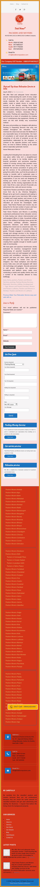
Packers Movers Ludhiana (14, 639)
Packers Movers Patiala (14, 677)
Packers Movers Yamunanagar (16, 716)
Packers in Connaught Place (16, 557)
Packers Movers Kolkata (14, 627)
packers (14, 280)
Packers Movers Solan (13, 710)
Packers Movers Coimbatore (15, 538)
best (4, 280)
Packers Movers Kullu (13, 633)
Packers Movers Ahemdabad (15, 501)
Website (6, 341)
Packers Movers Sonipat (14, 713)
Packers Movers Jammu (14, 602)
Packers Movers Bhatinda (14, 519)
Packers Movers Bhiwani (14, 522)
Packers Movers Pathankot (15, 680)
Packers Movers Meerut (14, 648)
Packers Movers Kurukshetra (15, 630)
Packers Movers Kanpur (14, 618)
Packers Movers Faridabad (15, 569)
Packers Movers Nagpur (14, 660)
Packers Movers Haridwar (14, 587)
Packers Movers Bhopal (14, 525)
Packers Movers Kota (13, 624)
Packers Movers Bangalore (15, 513)
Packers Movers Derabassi (15, 551)
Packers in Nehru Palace (15, 566)
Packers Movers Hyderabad (15, 593)
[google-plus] (24, 9)
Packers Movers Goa (13, 578)
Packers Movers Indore (13, 596)
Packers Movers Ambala (14, 489)
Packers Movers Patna (13, 674)
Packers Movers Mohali (13, 645)
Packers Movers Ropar (13, 701)
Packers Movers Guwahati (14, 584)
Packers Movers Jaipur (13, 599)
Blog (17, 4)
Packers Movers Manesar (14, 642)
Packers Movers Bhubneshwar (16, 528)
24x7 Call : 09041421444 (25, 707)
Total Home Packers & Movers (20, 883)
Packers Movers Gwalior (14, 581)
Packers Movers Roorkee (14, 704)
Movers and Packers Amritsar (19, 286)
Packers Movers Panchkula (15, 663)
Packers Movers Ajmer (13, 495)
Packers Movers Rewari (14, 695)
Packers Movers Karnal (13, 621)
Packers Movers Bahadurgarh (16, 510)
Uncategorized (28, 284)
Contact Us (24, 4)
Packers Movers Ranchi (14, 692)
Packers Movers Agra (13, 492)
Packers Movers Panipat (14, 666)
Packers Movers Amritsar (14, 504)
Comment (7, 312)
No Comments (18, 92)
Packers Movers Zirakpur (14, 719)
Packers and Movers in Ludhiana (21, 291)
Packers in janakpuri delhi (15, 563)
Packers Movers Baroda (14, 516)
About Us (9, 822)
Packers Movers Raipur (13, 689)
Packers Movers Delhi (13, 554)
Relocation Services (10, 284)
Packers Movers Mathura (14, 651)
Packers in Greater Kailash (16, 560)
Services (8, 824)
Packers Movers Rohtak (14, 698)
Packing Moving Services (24, 282)
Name (5, 330)
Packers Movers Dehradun (15, 544)
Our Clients (9, 827)
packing (12, 282)
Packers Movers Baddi (13, 507)
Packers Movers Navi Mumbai (16, 654)
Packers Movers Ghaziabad (15, 572)
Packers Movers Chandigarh (15, 532)
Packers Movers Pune (13, 686)
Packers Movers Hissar (13, 590)
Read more (10, 437)
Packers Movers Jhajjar (13, 612)
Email (5, 335)
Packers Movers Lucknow (14, 636)
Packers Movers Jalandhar (15, 605)
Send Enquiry (10, 835)
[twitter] (20, 9)
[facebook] (16, 9)
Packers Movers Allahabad (15, 498)
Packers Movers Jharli (13, 615)
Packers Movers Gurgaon (14, 575)
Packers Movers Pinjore (14, 683)
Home (12, 4)
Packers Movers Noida (13, 657)
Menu (4, 66)
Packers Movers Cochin (14, 541)
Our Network (10, 830)
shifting (19, 284)
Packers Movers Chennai (14, 535)
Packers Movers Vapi (13, 722)
